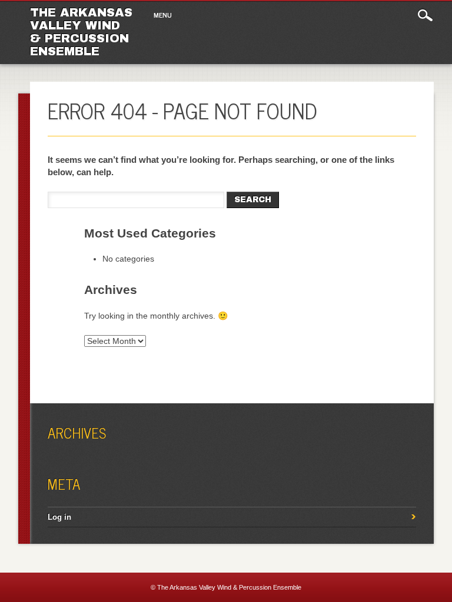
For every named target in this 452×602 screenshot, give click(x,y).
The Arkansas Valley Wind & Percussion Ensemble (81, 32)
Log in (59, 517)
